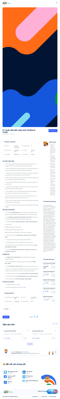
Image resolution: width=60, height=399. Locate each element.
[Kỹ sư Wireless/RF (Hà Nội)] (49, 266)
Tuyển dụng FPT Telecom (11, 376)
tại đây (18, 284)
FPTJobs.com (29, 376)
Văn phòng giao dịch (13, 371)
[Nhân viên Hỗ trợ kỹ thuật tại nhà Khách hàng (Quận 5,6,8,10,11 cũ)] (49, 282)
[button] (56, 324)
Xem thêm (30, 344)
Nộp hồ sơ (53, 130)
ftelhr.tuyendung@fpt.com (32, 380)
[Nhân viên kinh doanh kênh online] (49, 291)
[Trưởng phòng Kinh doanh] (41, 334)
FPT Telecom (29, 371)
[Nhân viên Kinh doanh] (49, 299)
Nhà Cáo (10, 381)
